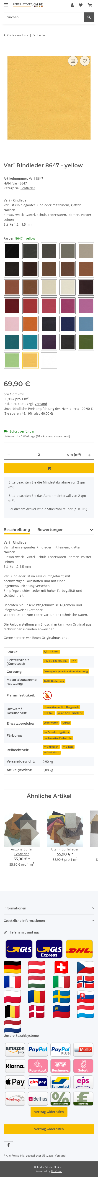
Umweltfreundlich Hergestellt (61, 707)
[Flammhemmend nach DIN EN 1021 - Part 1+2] (47, 695)
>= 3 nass (68, 746)
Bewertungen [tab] (50, 530)
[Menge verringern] (9, 454)
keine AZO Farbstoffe (70, 713)
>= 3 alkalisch (51, 752)
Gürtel (66, 722)
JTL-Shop (56, 1171)
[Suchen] (89, 17)
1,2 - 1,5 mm (51, 651)
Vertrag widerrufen (49, 1112)
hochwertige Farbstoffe (58, 738)
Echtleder (28, 188)
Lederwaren (51, 722)
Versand (41, 404)
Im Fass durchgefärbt (56, 732)
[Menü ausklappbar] (6, 3)
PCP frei (48, 713)
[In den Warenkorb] (7, 49)
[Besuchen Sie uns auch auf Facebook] (8, 1145)
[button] (72, 5)
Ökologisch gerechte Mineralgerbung (66, 671)
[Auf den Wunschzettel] (85, 61)
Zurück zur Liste (17, 35)
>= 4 (74, 661)
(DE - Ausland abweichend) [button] (53, 436)
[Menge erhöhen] (89, 454)
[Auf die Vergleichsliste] (73, 61)
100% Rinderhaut (54, 681)
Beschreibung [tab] (17, 530)
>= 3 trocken (51, 746)
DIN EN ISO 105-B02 (55, 661)
